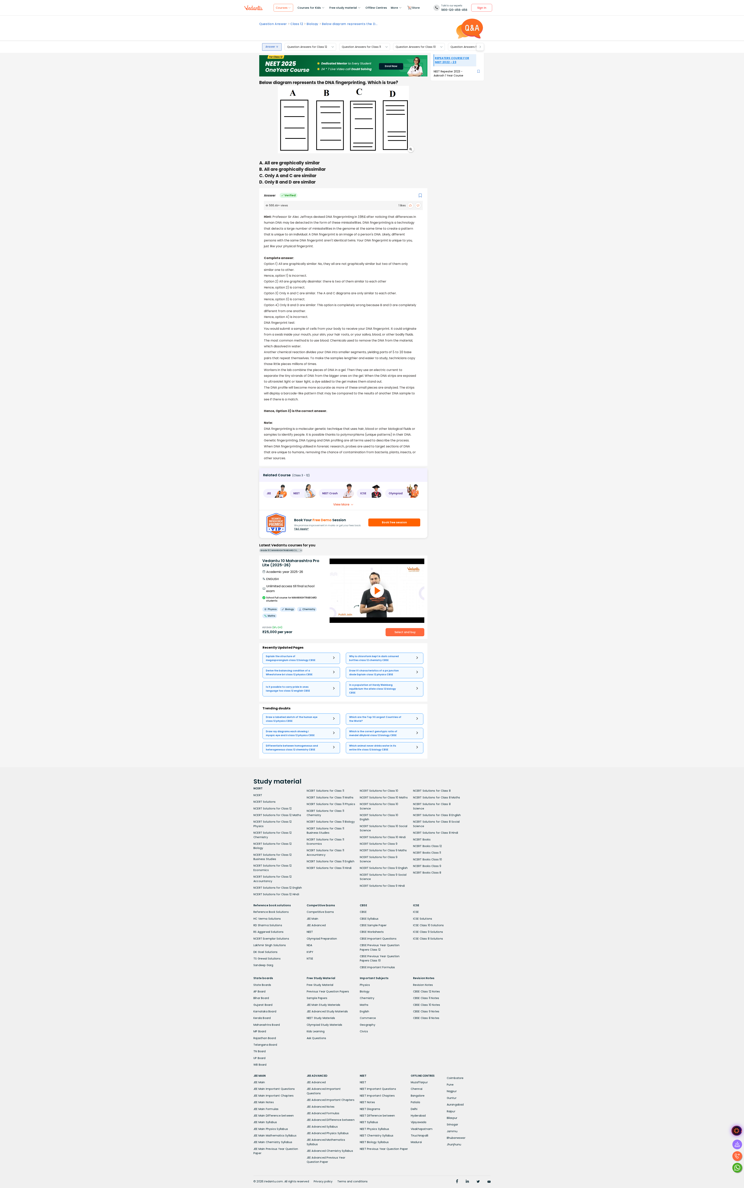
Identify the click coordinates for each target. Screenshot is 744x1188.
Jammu (452, 1131)
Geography (367, 1025)
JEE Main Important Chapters (273, 1096)
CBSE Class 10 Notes (426, 1005)
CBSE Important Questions (378, 939)
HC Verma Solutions (267, 919)
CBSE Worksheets (372, 932)
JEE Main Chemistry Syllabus (272, 1142)
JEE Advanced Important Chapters (330, 1100)
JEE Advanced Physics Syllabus (328, 1133)
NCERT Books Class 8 (427, 873)
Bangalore (418, 1096)
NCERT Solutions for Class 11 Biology (331, 822)
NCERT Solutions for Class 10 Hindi (383, 837)
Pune (450, 1085)
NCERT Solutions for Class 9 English (384, 868)
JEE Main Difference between (273, 1116)
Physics (365, 985)
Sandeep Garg (263, 965)
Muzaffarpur (419, 1082)
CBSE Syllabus (369, 919)
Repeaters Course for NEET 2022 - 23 (452, 60)
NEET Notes (367, 1102)
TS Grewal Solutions (267, 959)
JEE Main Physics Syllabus (270, 1129)
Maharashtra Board (266, 1025)
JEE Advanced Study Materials (327, 1011)
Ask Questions (316, 1038)
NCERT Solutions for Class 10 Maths (384, 797)
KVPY (310, 952)
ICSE (416, 912)
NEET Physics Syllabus (374, 1129)
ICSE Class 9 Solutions (428, 932)
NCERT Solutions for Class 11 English (330, 861)
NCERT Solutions (264, 802)
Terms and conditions (352, 1181)
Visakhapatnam (422, 1129)
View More (341, 504)
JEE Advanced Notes (321, 1107)
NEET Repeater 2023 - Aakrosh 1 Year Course (448, 73)
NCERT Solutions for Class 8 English (437, 815)
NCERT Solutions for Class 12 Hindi (276, 894)
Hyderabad (418, 1116)
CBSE (363, 912)
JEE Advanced (316, 925)
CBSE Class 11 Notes (426, 998)
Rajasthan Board (264, 1038)
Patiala (415, 1102)
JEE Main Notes (263, 1102)
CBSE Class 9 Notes (426, 1011)
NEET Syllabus (369, 1122)
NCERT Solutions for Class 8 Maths (436, 797)
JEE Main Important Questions (274, 1089)
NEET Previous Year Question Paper (384, 1149)
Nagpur (452, 1091)
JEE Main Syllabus (265, 1122)
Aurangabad (455, 1104)
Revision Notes (423, 985)
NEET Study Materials (321, 1018)
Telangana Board (265, 1045)
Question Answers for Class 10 (416, 47)
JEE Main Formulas (265, 1109)
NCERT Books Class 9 (427, 866)
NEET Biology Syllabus (374, 1142)
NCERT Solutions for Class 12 (272, 808)
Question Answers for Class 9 (470, 47)
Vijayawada (418, 1122)
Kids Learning (316, 1031)
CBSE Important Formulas (377, 967)
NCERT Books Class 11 (427, 853)
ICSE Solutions (422, 919)
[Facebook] (457, 1181)
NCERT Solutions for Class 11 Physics (331, 804)
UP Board (259, 1058)
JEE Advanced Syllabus (322, 1127)
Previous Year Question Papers (328, 991)
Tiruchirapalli (419, 1135)
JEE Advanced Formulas (323, 1113)
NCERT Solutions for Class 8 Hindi (435, 833)
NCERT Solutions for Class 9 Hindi (382, 886)
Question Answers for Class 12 (307, 47)
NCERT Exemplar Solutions (271, 939)
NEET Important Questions (378, 1089)
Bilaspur (452, 1118)
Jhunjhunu (454, 1144)
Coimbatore (455, 1078)
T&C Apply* (301, 528)
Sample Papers (317, 998)
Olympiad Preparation (322, 939)
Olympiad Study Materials (324, 1025)
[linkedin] (467, 1182)
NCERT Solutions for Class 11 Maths (330, 797)
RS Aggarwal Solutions (268, 932)
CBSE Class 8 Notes (426, 1018)
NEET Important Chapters (377, 1096)
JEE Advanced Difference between (331, 1120)
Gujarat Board (263, 1005)
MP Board (259, 1031)
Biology (312, 24)
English (364, 1011)
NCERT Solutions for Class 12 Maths (277, 815)
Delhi (414, 1109)
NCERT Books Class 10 (427, 859)
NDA (309, 945)
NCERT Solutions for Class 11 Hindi (329, 868)
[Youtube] (489, 1182)
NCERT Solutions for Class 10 (379, 791)
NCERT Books (422, 839)
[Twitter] (478, 1182)
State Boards (262, 985)
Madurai (416, 1142)
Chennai (416, 1089)
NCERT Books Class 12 (427, 846)
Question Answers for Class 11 (361, 47)
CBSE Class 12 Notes (426, 991)
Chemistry (367, 998)
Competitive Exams (320, 912)
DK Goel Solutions (265, 952)
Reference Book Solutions (271, 912)
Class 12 (296, 24)
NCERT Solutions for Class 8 (432, 791)
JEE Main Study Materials (323, 1005)
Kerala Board (262, 1018)
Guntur (451, 1098)
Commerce (368, 1018)
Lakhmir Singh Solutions (269, 945)
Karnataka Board (264, 1011)
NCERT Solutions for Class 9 (378, 844)
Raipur (451, 1111)
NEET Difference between (377, 1116)
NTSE (310, 959)
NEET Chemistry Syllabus (377, 1135)
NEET (310, 932)
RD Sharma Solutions (267, 925)
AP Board (259, 991)
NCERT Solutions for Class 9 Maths (383, 850)
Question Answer (273, 24)
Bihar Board (261, 998)
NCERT (257, 795)
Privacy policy (323, 1181)
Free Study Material (320, 985)
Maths (364, 1005)
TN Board (259, 1051)
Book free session (394, 522)
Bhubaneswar (456, 1138)
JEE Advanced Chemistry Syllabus (330, 1151)
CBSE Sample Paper (373, 925)
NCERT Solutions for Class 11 (325, 791)
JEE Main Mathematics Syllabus (274, 1135)
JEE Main (312, 919)
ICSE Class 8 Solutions (428, 939)
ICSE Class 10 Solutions (428, 925)
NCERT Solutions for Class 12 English (277, 888)
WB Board (260, 1065)
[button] (275, 493)
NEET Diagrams (370, 1109)
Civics (364, 1031)
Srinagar (452, 1124)
